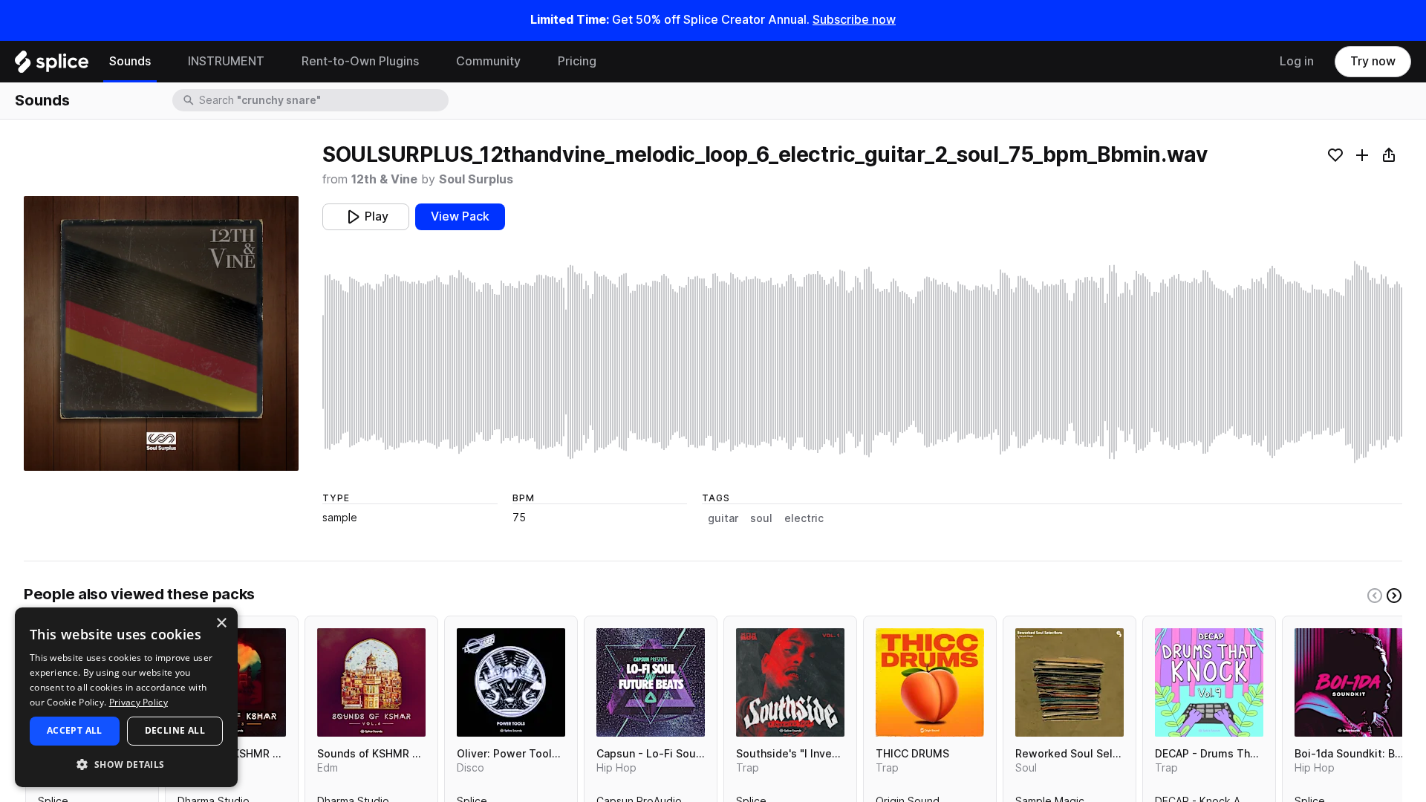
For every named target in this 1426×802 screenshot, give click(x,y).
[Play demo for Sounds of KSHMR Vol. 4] (371, 682)
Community (488, 61)
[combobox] (322, 100)
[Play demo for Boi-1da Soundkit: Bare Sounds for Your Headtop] (1348, 682)
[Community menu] (532, 61)
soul (761, 518)
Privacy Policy (138, 702)
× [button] (221, 623)
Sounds (130, 61)
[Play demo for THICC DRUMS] (929, 682)
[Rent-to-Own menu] (430, 61)
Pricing (577, 61)
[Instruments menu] (275, 61)
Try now (1373, 61)
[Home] (51, 65)
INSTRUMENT (226, 61)
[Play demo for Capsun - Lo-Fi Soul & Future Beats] (650, 682)
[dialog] (126, 697)
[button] (126, 763)
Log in (1297, 61)
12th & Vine (384, 179)
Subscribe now (854, 20)
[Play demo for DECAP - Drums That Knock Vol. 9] (1209, 682)
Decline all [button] (175, 730)
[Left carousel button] (1374, 595)
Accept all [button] (74, 730)
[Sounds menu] (162, 61)
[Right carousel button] (1394, 595)
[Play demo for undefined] (161, 333)
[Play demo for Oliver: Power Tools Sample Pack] (511, 682)
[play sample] (862, 362)
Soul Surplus (476, 179)
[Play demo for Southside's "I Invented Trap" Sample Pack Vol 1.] (790, 682)
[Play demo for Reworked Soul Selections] (1069, 682)
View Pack (460, 216)
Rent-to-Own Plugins (360, 61)
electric (804, 518)
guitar (723, 518)
